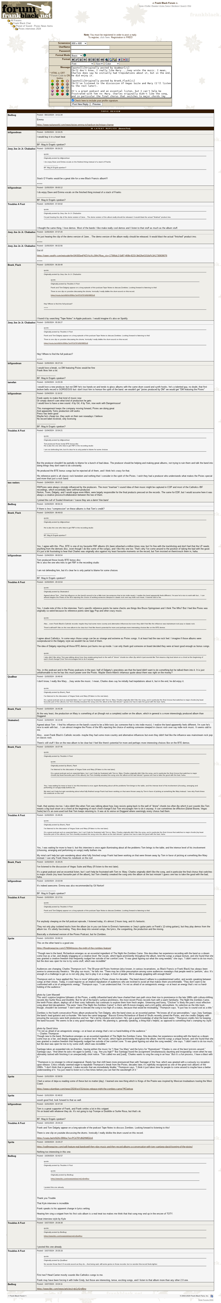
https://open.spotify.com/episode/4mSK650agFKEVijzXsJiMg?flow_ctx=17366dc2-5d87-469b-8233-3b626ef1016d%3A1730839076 (102, 255)
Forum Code (57, 75)
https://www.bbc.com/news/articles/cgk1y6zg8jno (70, 1179)
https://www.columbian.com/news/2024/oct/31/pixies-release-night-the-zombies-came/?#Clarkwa (85, 1089)
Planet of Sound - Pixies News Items (34, 26)
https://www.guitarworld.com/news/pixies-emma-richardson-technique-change (75, 124)
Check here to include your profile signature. (96, 100)
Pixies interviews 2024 (29, 28)
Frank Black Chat (22, 23)
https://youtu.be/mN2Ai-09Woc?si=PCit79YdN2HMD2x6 (73, 295)
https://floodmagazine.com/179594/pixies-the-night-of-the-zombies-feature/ (74, 948)
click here (105, 37)
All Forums (16, 20)
